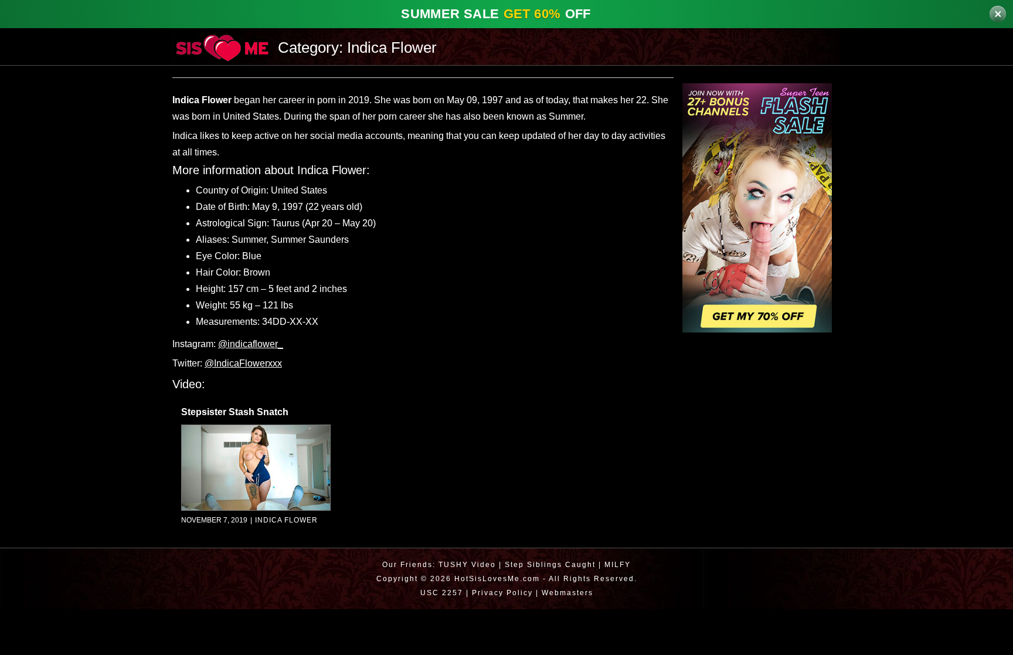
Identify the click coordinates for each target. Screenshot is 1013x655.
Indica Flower (285, 520)
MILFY (619, 564)
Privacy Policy (501, 593)
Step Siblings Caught (550, 564)
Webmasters (569, 593)
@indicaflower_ (255, 344)
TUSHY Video (466, 564)
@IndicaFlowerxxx (247, 363)
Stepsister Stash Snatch (236, 412)
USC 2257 (439, 593)
